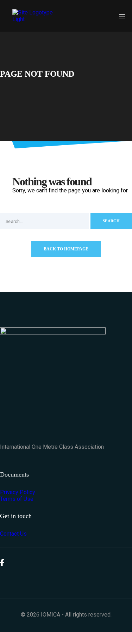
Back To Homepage (66, 249)
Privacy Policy (17, 492)
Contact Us (13, 533)
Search (111, 221)
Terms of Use (16, 499)
